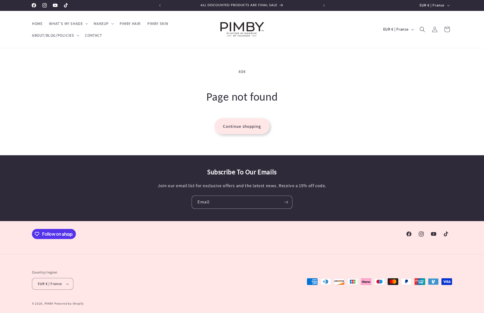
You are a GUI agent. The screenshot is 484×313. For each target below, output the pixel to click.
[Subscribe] (286, 202)
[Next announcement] (324, 5)
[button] (68, 23)
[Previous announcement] (160, 5)
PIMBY (49, 303)
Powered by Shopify (69, 303)
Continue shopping (242, 126)
